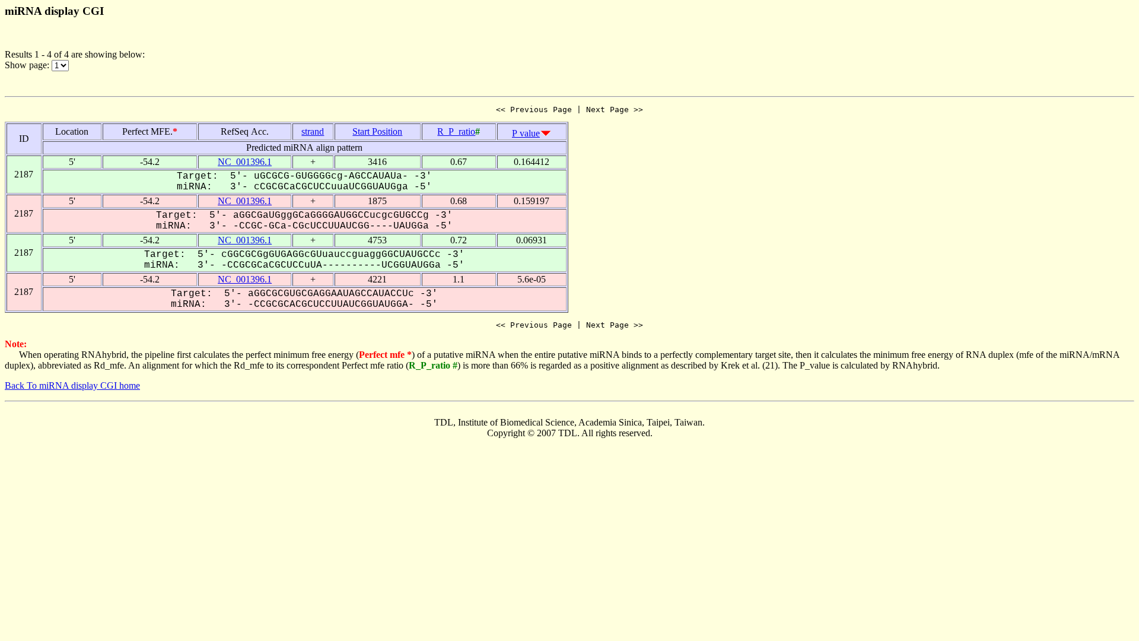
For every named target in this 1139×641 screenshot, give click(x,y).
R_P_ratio (456, 131)
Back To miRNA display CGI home (72, 385)
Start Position (377, 131)
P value (526, 133)
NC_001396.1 (245, 162)
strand (312, 131)
